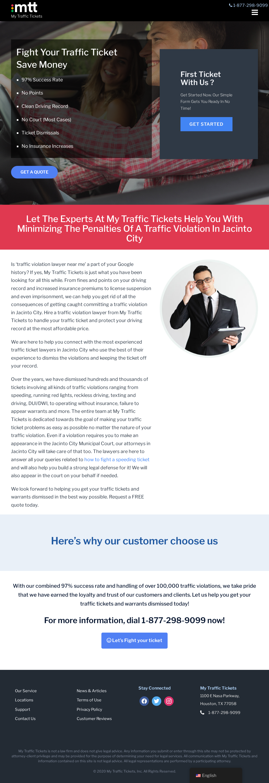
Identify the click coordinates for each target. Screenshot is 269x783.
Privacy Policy (89, 709)
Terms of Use (89, 700)
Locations (24, 700)
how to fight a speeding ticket (116, 459)
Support (22, 709)
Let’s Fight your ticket (136, 640)
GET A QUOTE (34, 172)
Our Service (26, 691)
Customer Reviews (94, 718)
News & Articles (92, 691)
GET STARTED (206, 124)
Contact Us (25, 718)
